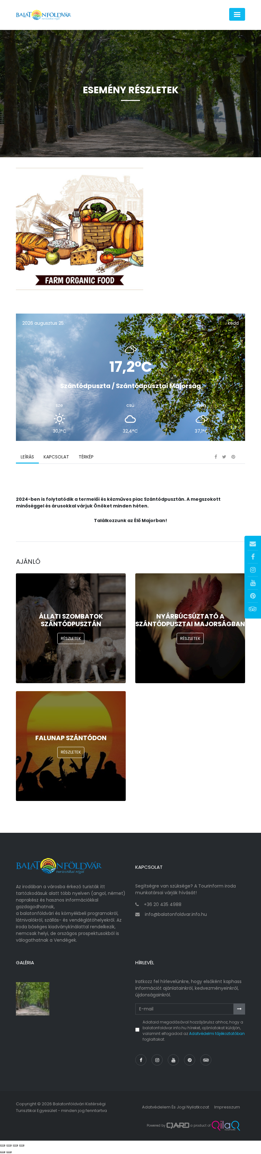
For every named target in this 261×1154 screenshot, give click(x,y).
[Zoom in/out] (21, 1145)
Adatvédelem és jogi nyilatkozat (175, 1107)
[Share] (8, 1145)
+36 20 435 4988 (162, 904)
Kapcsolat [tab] (56, 457)
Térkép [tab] (86, 457)
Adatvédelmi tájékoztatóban (217, 1033)
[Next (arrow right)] (8, 1152)
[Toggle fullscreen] (15, 1145)
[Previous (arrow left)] (2, 1152)
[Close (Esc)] (2, 1145)
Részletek (71, 638)
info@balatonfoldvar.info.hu (176, 914)
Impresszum (227, 1107)
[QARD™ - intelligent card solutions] (177, 1125)
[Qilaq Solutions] (225, 1125)
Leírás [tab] (27, 457)
